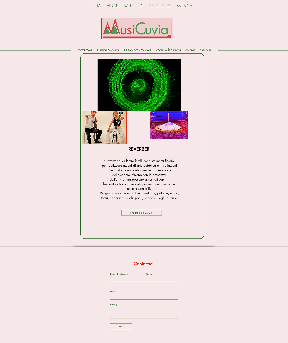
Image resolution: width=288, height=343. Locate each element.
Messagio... (115, 304)
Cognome (150, 274)
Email (112, 292)
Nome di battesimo (119, 274)
